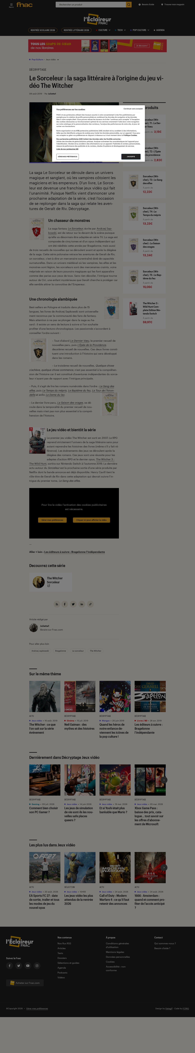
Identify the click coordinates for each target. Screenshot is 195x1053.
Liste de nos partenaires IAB (67, 149)
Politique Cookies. (130, 135)
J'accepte (131, 156)
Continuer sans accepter (133, 109)
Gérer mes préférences (67, 156)
